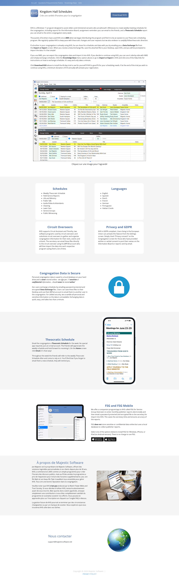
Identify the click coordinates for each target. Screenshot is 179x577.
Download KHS (119, 15)
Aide (80, 3)
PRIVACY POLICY (89, 574)
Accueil (34, 3)
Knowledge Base (71, 3)
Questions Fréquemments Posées (50, 3)
